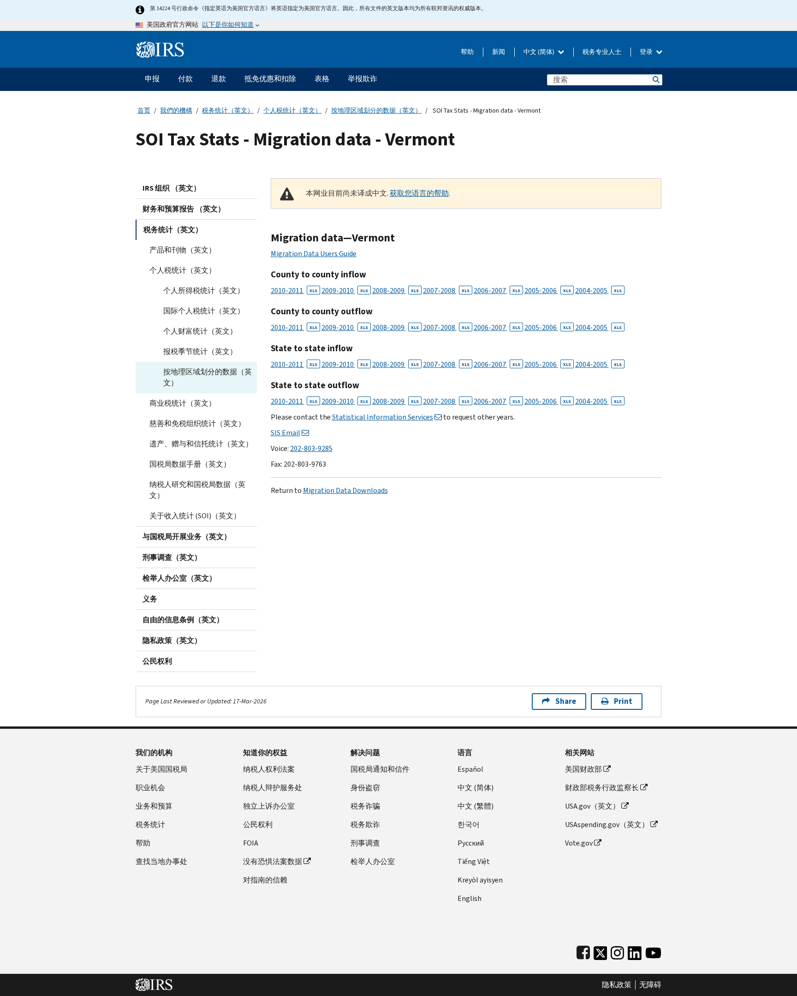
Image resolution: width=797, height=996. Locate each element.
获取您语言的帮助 (419, 193)
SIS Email (285, 433)
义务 (150, 599)
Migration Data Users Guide (314, 253)
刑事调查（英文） (172, 557)
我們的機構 (176, 110)
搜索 (655, 79)
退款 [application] (218, 79)
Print (623, 701)
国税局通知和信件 (380, 769)
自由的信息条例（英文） (183, 619)
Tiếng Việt (474, 861)
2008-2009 (395, 290)
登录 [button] (647, 52)
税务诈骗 (365, 806)
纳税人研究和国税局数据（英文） (197, 490)
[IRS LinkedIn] (635, 951)
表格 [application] (322, 79)
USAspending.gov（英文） (607, 824)
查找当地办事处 (161, 861)
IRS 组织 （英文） (172, 188)
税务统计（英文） (228, 110)
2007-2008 (446, 290)
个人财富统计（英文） (200, 331)
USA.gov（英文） (592, 806)
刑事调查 (365, 843)
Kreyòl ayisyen (480, 880)
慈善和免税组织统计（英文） (197, 423)
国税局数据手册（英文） (190, 464)
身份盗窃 (365, 787)
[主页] (160, 46)
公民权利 (157, 661)
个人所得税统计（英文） (203, 290)
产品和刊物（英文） (182, 250)
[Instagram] (617, 951)
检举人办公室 (373, 861)
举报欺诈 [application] (362, 79)
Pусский (471, 843)
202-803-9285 (311, 448)
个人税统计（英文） (292, 110)
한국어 (469, 824)
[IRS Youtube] (653, 951)
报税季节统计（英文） (200, 351)
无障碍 (650, 985)
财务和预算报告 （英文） (184, 209)
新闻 (498, 52)
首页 (143, 110)
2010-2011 (294, 290)
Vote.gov (579, 843)
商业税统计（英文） (182, 403)
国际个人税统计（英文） (203, 311)
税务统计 (150, 824)
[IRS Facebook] (583, 951)
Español (470, 769)
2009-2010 (344, 290)
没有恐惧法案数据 (272, 861)
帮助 (467, 52)
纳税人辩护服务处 (272, 787)
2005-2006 (547, 290)
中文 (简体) (539, 52)
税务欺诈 (365, 824)
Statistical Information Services (382, 417)
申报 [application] (152, 79)
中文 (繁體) (476, 806)
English (470, 898)
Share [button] (565, 701)
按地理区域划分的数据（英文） (376, 110)
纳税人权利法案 (269, 769)
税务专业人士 (602, 52)
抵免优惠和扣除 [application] (270, 79)
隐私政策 (616, 985)
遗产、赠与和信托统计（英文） (201, 444)
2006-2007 (497, 290)
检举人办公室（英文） (179, 578)
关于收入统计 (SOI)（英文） (195, 516)
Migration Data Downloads (345, 490)
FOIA (250, 843)
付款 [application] (185, 79)
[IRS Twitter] (600, 951)
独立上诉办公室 (269, 806)
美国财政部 (583, 769)
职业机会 (150, 787)
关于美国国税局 (161, 769)
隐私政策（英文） (172, 640)
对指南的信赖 (265, 880)
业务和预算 (154, 806)
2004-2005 (598, 290)
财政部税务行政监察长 (602, 787)
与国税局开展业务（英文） (187, 536)
